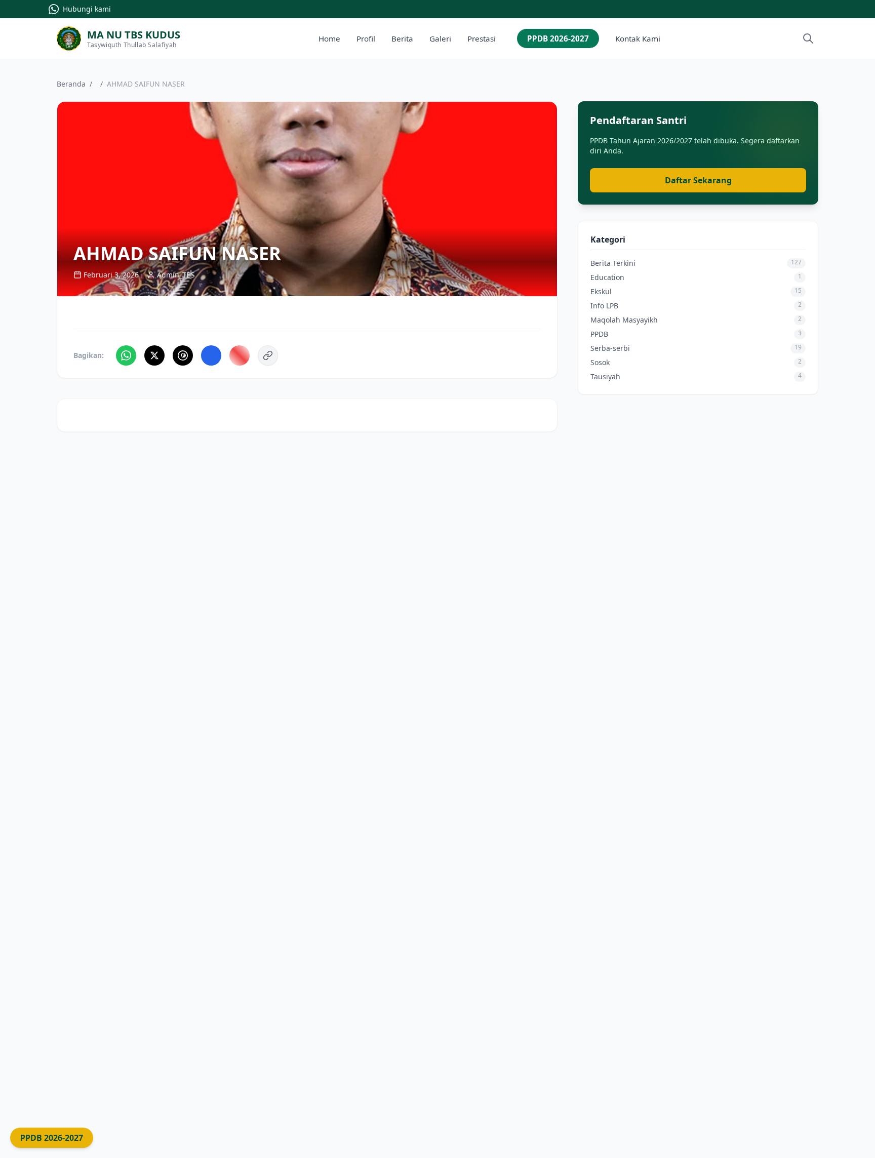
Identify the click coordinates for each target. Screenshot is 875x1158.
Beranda (71, 84)
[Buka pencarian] (808, 38)
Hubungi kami (87, 9)
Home (329, 38)
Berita (402, 38)
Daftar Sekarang (698, 180)
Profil (365, 38)
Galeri (440, 38)
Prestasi (481, 38)
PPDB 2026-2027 (558, 38)
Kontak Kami (637, 38)
